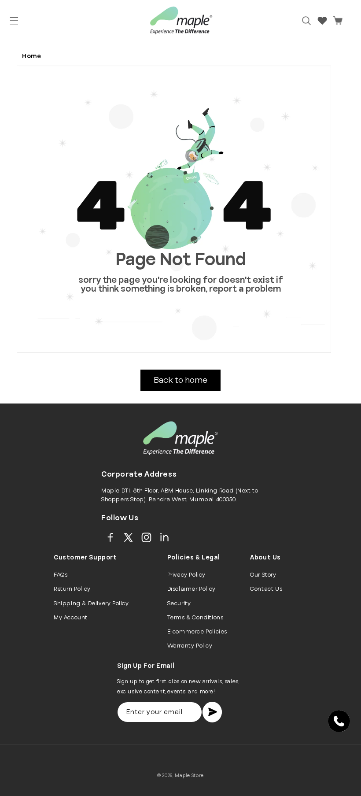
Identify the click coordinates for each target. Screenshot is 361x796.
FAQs (60, 574)
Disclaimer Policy (191, 589)
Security (179, 603)
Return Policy (72, 589)
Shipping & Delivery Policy (91, 603)
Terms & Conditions (195, 617)
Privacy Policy (186, 574)
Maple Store (189, 775)
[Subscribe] (212, 712)
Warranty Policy (190, 645)
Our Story (263, 574)
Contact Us (266, 589)
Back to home (180, 380)
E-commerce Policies (197, 631)
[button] (14, 20)
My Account (71, 617)
